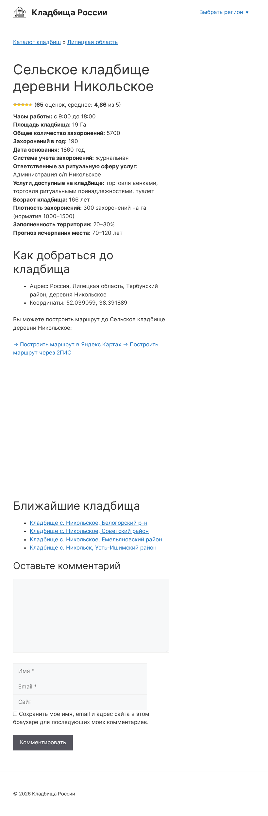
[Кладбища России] (19, 12)
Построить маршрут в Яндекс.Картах (68, 344)
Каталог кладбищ (37, 42)
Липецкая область (92, 42)
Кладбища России (69, 12)
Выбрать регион (221, 12)
